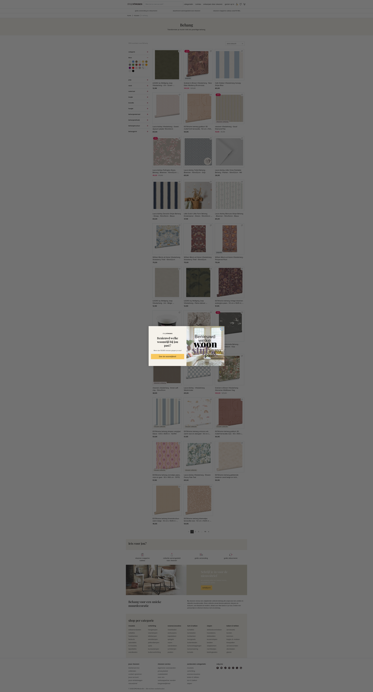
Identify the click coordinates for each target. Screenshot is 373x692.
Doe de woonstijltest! (167, 356)
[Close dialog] (222, 328)
